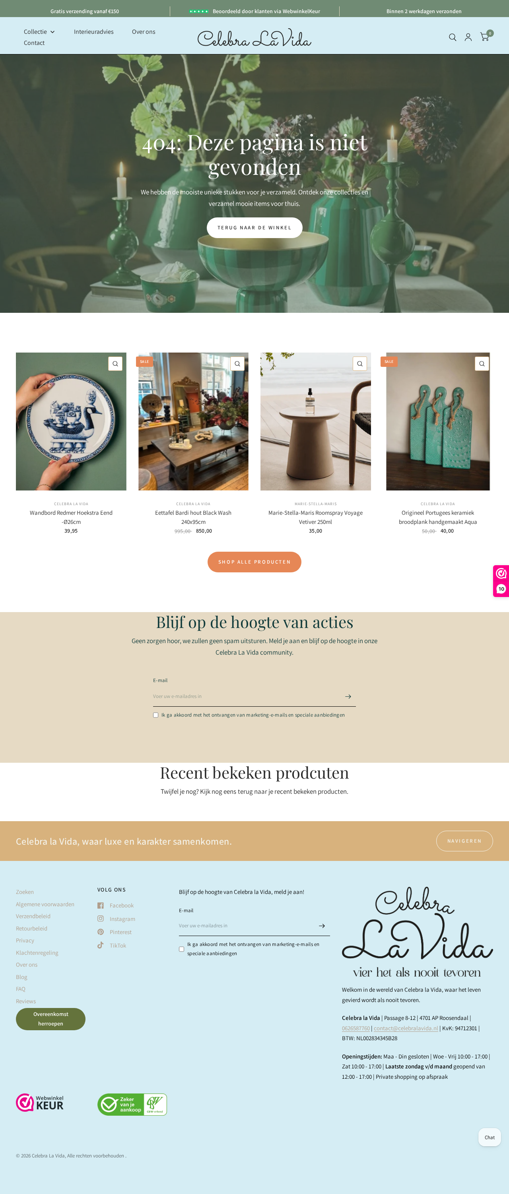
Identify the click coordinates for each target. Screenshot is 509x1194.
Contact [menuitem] (34, 43)
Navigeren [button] (464, 840)
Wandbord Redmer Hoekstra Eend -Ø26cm (71, 517)
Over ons (26, 964)
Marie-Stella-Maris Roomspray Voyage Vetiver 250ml (315, 517)
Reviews (26, 1001)
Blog (21, 977)
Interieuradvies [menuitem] (94, 32)
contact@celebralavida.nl (406, 1028)
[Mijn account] (468, 37)
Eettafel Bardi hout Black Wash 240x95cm (193, 517)
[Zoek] (452, 37)
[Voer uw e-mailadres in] (348, 696)
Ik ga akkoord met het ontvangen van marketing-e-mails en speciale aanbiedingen (253, 714)
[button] (255, 227)
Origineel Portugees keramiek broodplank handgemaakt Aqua (438, 517)
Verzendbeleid (33, 916)
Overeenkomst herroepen (50, 1018)
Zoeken (25, 892)
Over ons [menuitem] (143, 32)
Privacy (25, 940)
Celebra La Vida (71, 503)
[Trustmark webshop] (40, 1106)
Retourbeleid (31, 928)
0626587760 (356, 1028)
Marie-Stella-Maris (316, 503)
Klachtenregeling (37, 952)
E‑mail (160, 680)
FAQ (20, 988)
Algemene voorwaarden (45, 904)
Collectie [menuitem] (35, 32)
